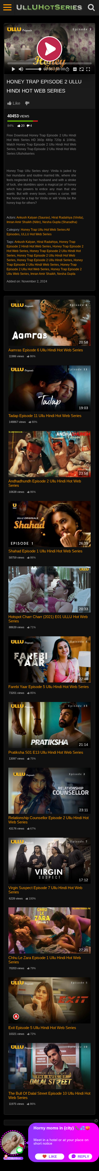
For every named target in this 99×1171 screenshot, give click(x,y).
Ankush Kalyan (24, 242)
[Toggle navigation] (7, 7)
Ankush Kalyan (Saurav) (33, 217)
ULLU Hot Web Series (36, 234)
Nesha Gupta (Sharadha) (59, 222)
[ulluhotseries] (49, 7)
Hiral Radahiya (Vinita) (67, 217)
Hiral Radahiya (47, 242)
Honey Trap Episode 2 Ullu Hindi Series (44, 260)
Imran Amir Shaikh (43, 274)
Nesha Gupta (66, 274)
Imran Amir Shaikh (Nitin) (24, 222)
